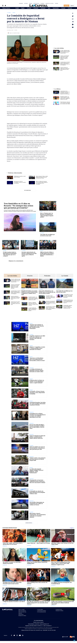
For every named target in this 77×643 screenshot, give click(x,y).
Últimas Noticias (6, 8)
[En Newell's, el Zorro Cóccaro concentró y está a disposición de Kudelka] (29, 393)
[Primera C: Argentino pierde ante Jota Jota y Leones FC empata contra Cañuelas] (29, 304)
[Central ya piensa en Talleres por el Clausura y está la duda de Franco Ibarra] (61, 69)
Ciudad (17, 8)
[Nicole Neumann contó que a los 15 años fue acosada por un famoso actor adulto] (61, 103)
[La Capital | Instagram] (17, 635)
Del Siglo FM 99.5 (59, 609)
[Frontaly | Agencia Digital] (71, 637)
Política (14, 12)
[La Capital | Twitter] (14, 635)
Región (22, 8)
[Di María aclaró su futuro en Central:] (29, 382)
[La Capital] (38, 5)
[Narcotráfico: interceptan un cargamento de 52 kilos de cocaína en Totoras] (29, 504)
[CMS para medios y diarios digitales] (65, 636)
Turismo (56, 3)
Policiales (43, 8)
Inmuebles (21, 3)
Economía (36, 8)
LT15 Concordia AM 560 (41, 611)
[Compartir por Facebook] (73, 13)
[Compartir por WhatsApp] (73, 19)
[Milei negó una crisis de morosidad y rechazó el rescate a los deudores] (16, 183)
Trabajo (30, 3)
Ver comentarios (27, 190)
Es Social (70, 8)
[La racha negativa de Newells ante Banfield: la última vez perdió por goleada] (29, 309)
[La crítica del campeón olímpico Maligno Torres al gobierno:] (29, 471)
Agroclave (20, 613)
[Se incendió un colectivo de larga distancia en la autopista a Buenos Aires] (29, 493)
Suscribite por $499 (66, 5)
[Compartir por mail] (73, 27)
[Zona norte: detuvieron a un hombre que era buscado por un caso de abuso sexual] (47, 287)
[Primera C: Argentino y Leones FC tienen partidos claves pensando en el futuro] (29, 349)
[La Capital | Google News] (23, 635)
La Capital (9, 12)
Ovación (29, 8)
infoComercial (20, 614)
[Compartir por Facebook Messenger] (73, 24)
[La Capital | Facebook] (11, 635)
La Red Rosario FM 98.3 (41, 610)
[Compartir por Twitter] (73, 16)
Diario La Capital (21, 609)
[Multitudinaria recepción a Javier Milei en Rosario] (16, 177)
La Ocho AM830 (40, 609)
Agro (49, 8)
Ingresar (72, 5)
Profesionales (36, 3)
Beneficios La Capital (50, 3)
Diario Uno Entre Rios (22, 611)
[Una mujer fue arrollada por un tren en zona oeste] (47, 230)
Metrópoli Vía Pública (22, 615)
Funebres (42, 3)
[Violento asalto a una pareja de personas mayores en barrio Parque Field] (29, 459)
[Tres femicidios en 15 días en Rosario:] (20, 219)
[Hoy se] (47, 210)
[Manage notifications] (74, 640)
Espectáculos (56, 8)
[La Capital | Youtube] (20, 635)
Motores (26, 3)
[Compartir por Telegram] (73, 22)
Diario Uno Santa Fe (22, 610)
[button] (2, 5)
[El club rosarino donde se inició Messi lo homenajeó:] (10, 249)
